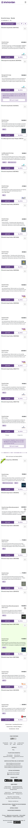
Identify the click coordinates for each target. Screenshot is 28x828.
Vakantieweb (5, 743)
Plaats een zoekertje (14, 752)
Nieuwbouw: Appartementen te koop (13, 798)
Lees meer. (21, 820)
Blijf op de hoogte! (14, 100)
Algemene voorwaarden (13, 815)
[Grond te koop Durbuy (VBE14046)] (14, 243)
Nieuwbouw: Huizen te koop (13, 796)
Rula (15, 743)
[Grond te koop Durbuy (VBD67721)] (14, 375)
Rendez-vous (20, 744)
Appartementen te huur (17, 792)
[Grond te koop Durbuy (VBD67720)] (14, 408)
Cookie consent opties (18, 816)
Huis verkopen (10, 755)
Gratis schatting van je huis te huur (13, 764)
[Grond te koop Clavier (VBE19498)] (14, 630)
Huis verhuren (17, 755)
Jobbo (14, 744)
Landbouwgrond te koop (7, 153)
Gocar (11, 743)
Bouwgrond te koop (6, 75)
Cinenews (6, 744)
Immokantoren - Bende (14, 728)
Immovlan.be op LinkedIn (13, 774)
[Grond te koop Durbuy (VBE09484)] (14, 276)
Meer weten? (7, 192)
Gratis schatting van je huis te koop (13, 763)
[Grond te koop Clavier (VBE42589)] (14, 532)
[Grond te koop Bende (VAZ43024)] (14, 112)
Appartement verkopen (8, 756)
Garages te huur (19, 793)
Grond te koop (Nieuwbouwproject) (10, 507)
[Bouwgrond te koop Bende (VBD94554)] (14, 66)
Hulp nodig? (22, 815)
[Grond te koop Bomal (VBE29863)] (14, 177)
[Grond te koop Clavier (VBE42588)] (14, 564)
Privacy (4, 815)
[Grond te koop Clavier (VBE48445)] (14, 499)
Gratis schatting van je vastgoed (14, 761)
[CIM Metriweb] (17, 822)
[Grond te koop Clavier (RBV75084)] (14, 663)
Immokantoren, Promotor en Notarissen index (14, 805)
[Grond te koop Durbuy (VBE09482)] (14, 342)
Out (10, 744)
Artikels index (14, 808)
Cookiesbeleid (8, 816)
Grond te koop (5, 42)
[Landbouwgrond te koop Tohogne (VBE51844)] (14, 144)
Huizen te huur (8, 792)
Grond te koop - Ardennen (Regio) (14, 726)
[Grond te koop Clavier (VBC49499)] (14, 696)
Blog (13, 749)
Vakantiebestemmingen (14, 810)
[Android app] (8, 780)
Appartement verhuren (19, 756)
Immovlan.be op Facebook (14, 772)
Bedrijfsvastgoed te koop (17, 788)
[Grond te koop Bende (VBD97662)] (14, 34)
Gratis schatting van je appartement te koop (13, 766)
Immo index (14, 784)
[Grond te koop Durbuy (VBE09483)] (14, 309)
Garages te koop (13, 789)
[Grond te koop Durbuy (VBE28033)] (14, 210)
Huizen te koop (8, 786)
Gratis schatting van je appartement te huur (13, 767)
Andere (13, 757)
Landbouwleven (20, 743)
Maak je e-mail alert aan (13, 801)
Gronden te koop (7, 788)
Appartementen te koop (17, 786)
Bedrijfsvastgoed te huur (9, 793)
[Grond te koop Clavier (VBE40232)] (14, 597)
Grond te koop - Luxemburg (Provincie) (14, 724)
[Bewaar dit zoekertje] (25, 28)
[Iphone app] (18, 780)
